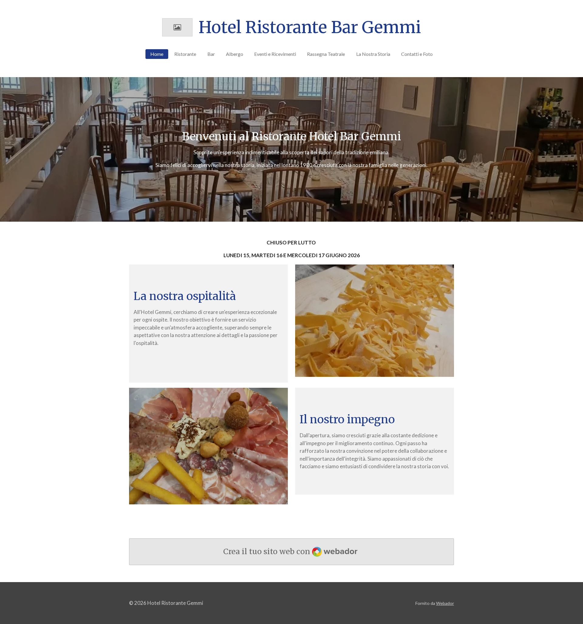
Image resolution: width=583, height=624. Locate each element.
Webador (445, 603)
